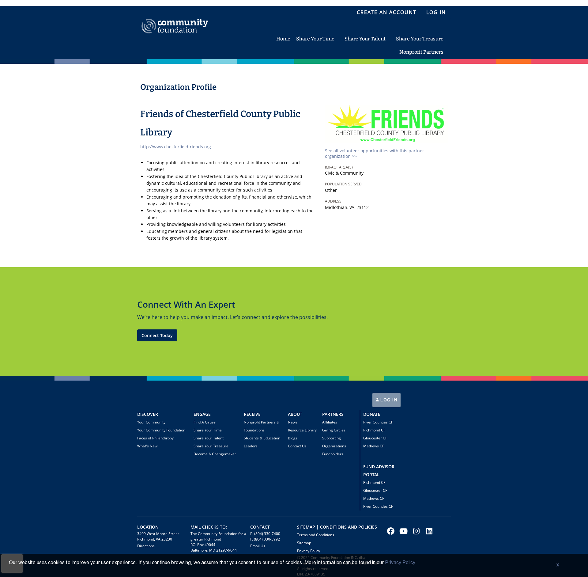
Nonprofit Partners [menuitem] (421, 52)
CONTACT (260, 527)
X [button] (557, 565)
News (292, 422)
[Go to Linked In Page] (428, 531)
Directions (146, 546)
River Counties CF (378, 422)
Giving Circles (333, 430)
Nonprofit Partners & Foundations (261, 426)
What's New (147, 446)
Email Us (257, 546)
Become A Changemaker (215, 454)
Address (333, 201)
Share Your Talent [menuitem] (365, 39)
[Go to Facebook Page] (390, 531)
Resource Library (302, 430)
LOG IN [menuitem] (436, 12)
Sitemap (304, 542)
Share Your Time (208, 430)
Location (148, 527)
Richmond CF (374, 430)
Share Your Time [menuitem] (315, 39)
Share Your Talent (209, 438)
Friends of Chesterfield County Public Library (220, 123)
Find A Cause (205, 422)
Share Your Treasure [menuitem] (419, 39)
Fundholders (332, 454)
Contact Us (297, 446)
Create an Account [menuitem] (387, 12)
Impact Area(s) (339, 167)
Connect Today (157, 335)
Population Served (343, 184)
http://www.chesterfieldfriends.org (175, 147)
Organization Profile (178, 87)
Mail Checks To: (208, 527)
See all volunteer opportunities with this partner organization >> (374, 153)
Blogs (292, 438)
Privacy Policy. (401, 563)
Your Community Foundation (161, 430)
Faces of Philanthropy (155, 438)
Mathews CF (373, 446)
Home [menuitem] (283, 39)
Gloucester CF (375, 438)
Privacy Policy (308, 550)
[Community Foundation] (175, 19)
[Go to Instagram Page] (415, 531)
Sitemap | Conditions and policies (337, 527)
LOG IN (388, 399)
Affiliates (329, 422)
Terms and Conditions (315, 534)
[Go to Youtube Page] (403, 531)
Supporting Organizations (334, 442)
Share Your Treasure (211, 446)
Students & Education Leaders (262, 442)
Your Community (151, 422)
